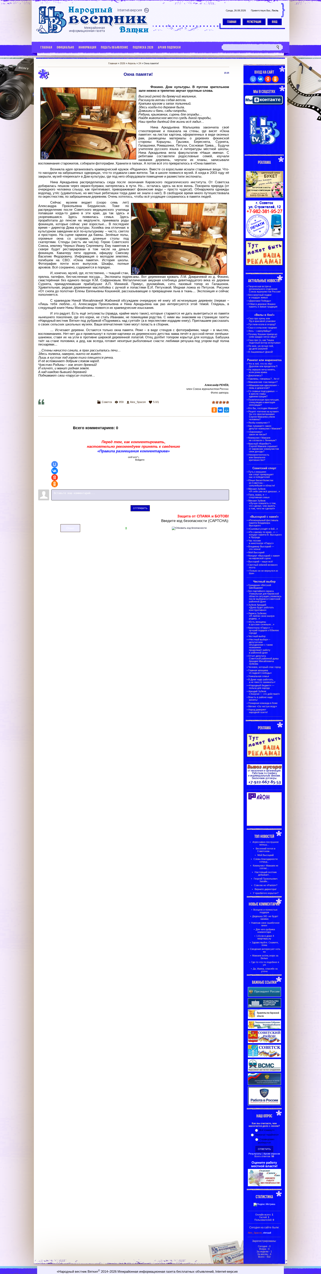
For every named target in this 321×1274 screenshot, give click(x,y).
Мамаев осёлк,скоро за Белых (265, 956)
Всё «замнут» (266, 1130)
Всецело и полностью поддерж (265, 911)
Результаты (255, 1153)
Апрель (132, 63)
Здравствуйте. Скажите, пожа (265, 943)
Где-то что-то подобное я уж (265, 963)
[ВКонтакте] (220, 410)
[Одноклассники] (214, 410)
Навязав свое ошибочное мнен (265, 924)
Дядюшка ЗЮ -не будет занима (265, 917)
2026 (122, 63)
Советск (107, 402)
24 (139, 63)
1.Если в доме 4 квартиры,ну (265, 937)
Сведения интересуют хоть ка (265, 950)
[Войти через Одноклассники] (54, 484)
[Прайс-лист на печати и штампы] (264, 237)
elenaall (267, 1232)
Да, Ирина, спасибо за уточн (265, 970)
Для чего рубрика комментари (265, 930)
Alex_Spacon (138, 402)
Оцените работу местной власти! (264, 1164)
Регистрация (254, 22)
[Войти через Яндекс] (54, 477)
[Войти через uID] (54, 464)
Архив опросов (271, 1153)
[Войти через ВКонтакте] (54, 471)
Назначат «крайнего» (267, 1134)
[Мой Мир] (226, 410)
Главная (231, 22)
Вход (274, 22)
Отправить (140, 508)
